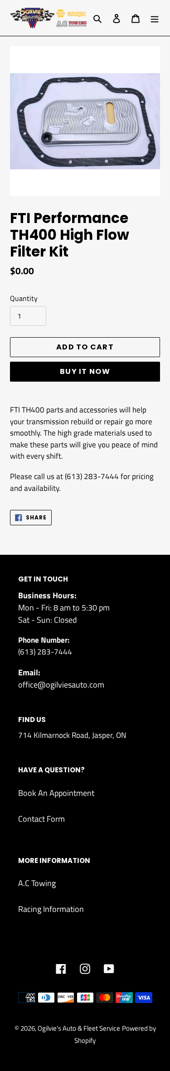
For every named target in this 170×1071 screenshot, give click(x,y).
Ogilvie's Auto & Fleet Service (79, 1028)
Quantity (24, 298)
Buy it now (85, 371)
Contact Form (41, 819)
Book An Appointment (56, 793)
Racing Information (51, 909)
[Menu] (154, 18)
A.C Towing (37, 883)
